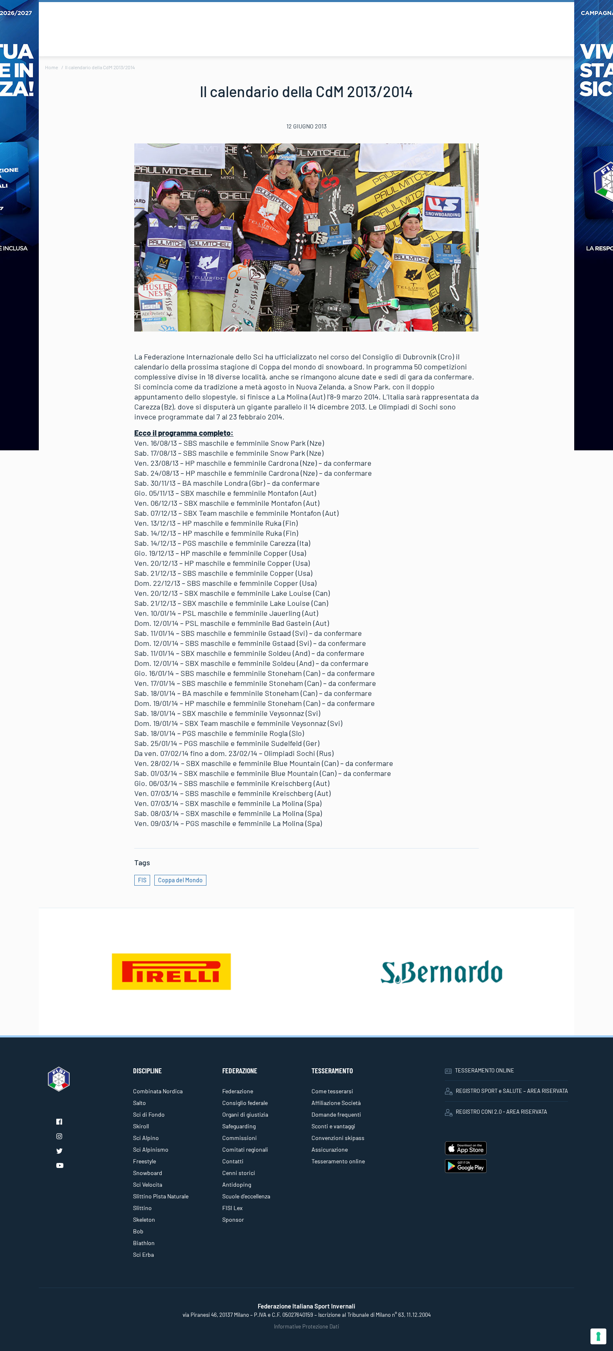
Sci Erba (143, 1254)
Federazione (237, 1091)
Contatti (233, 1161)
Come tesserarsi (332, 1091)
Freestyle (144, 1161)
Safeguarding (239, 1126)
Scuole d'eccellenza (246, 1196)
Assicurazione (330, 1149)
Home (51, 67)
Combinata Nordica (158, 1091)
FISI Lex (232, 1207)
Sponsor (233, 1219)
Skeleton (144, 1219)
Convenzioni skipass (338, 1137)
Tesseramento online (338, 1161)
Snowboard (147, 1172)
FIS (142, 880)
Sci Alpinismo (150, 1149)
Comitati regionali (245, 1149)
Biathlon (144, 1242)
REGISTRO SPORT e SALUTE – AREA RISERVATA (512, 1090)
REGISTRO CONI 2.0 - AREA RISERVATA (501, 1111)
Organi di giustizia (245, 1114)
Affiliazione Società (336, 1102)
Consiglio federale (245, 1102)
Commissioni (239, 1137)
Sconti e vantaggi (333, 1126)
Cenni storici (238, 1172)
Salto (139, 1102)
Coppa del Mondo (180, 880)
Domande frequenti (336, 1114)
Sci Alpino (146, 1137)
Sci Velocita (147, 1184)
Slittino (142, 1207)
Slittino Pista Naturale (160, 1196)
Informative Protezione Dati (306, 1326)
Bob (138, 1231)
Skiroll (141, 1126)
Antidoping (236, 1184)
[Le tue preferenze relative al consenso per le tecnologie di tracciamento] (598, 1336)
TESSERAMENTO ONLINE (484, 1070)
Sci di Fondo (149, 1114)
